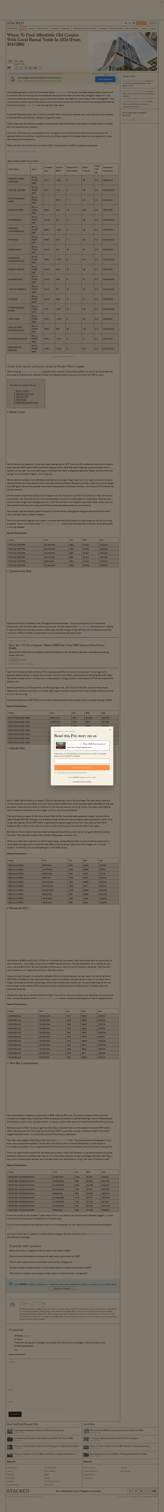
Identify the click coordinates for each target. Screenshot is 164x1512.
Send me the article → (82, 768)
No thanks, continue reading (82, 781)
